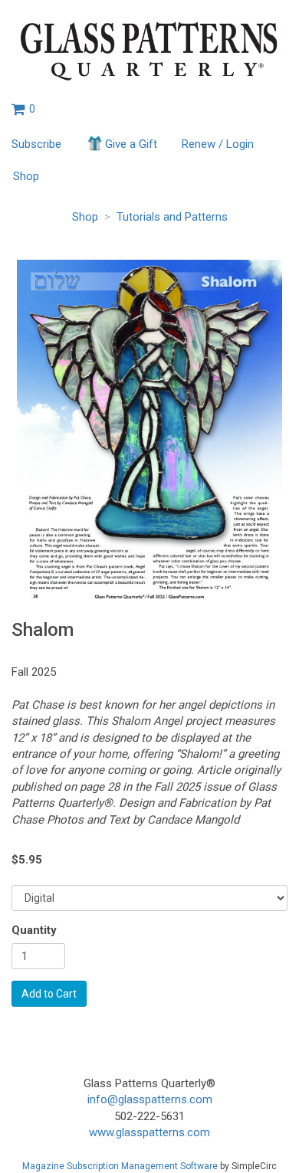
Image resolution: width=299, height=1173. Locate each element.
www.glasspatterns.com (149, 1132)
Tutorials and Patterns (172, 217)
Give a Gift (131, 144)
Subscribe (36, 144)
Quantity (34, 930)
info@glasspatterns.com (149, 1099)
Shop (26, 176)
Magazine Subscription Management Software (120, 1166)
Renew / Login (218, 144)
